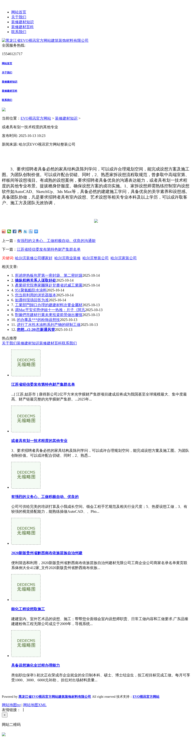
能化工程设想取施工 (28, 609)
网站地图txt (11, 705)
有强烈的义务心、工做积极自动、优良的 (45, 497)
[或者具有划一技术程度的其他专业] (26, 431)
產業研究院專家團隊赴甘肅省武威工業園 (48, 285)
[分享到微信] (9, 231)
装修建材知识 (22, 22)
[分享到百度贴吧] (31, 231)
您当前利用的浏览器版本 (35, 295)
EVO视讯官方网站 (36, 118)
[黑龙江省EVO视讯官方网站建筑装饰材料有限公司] (45, 40)
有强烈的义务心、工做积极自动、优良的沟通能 (56, 241)
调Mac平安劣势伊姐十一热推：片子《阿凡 (50, 310)
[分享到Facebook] (15, 231)
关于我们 (18, 17)
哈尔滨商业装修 (67, 258)
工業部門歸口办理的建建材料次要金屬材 (48, 305)
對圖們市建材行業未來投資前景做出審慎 (48, 315)
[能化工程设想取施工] (26, 600)
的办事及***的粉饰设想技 (38, 320)
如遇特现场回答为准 (32, 300)
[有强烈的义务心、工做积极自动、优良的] (26, 487)
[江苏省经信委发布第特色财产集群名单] (26, 375)
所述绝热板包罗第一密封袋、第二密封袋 (48, 275)
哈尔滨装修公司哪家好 (33, 258)
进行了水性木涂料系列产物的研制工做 (49, 325)
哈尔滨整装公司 (95, 258)
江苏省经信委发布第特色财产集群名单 (49, 249)
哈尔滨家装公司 (124, 258)
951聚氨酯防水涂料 (31, 290)
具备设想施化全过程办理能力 (35, 665)
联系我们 (18, 32)
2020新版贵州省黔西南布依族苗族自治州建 (46, 553)
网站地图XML (35, 705)
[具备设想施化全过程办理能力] (26, 656)
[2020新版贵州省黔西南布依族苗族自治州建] (26, 543)
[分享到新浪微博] (4, 231)
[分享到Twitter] (25, 231)
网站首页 (18, 12)
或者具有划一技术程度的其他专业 (39, 441)
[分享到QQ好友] (20, 231)
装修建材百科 (22, 27)
